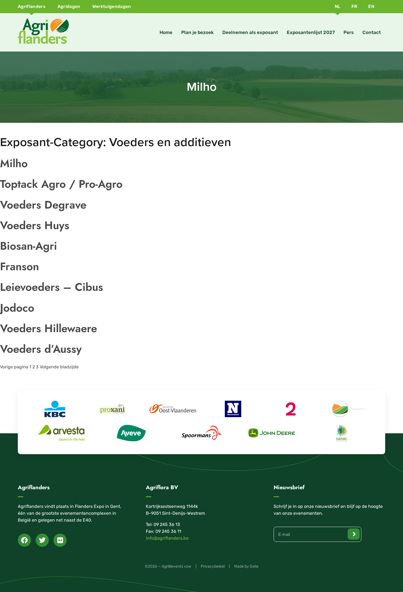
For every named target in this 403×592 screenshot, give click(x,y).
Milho (14, 163)
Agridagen (69, 6)
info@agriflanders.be (167, 538)
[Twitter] (42, 540)
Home (166, 32)
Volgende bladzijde (59, 366)
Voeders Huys (34, 225)
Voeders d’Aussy (41, 349)
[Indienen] (354, 534)
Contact (371, 32)
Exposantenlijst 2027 (311, 32)
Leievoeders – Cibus (51, 287)
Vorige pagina (14, 366)
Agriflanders (32, 6)
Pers (349, 32)
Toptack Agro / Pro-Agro (61, 184)
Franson (19, 266)
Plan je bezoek (197, 32)
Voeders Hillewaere (48, 328)
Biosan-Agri (28, 246)
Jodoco (17, 308)
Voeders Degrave (43, 205)
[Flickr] (60, 540)
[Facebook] (24, 540)
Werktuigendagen (111, 6)
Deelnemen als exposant (250, 32)
